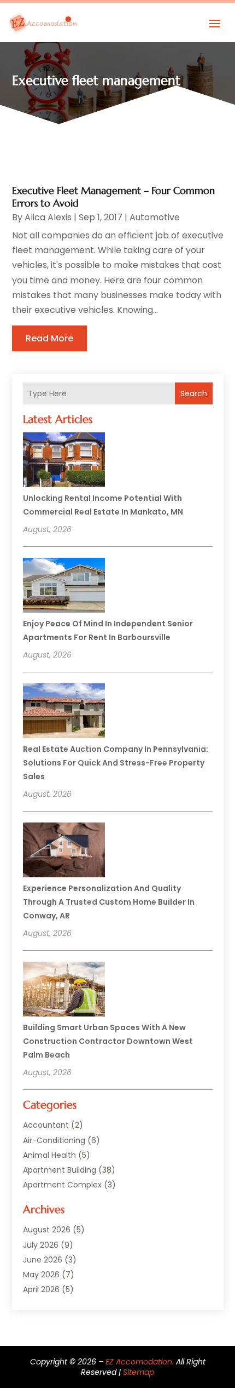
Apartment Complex (62, 1184)
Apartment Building (59, 1169)
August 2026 (46, 1229)
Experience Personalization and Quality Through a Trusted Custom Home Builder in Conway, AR (109, 902)
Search (193, 393)
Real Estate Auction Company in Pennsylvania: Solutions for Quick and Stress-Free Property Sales (115, 763)
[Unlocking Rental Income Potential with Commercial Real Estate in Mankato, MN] (64, 461)
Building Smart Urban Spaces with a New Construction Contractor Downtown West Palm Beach (108, 1041)
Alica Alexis (48, 217)
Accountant (46, 1124)
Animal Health (49, 1155)
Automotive (155, 217)
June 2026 (42, 1259)
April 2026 (41, 1289)
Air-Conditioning (54, 1140)
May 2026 (41, 1274)
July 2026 (40, 1245)
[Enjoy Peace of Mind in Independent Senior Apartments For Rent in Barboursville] (64, 587)
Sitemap (138, 1372)
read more (49, 338)
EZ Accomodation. (139, 1361)
